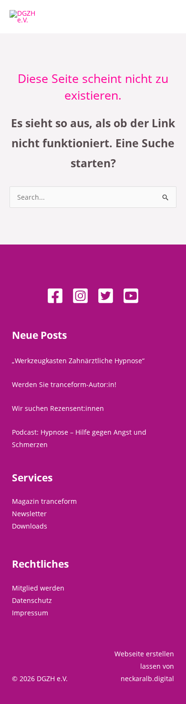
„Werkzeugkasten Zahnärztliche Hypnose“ (78, 360)
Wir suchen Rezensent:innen (58, 408)
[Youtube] (131, 295)
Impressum (30, 612)
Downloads (29, 526)
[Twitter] (105, 295)
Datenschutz (32, 600)
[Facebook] (55, 295)
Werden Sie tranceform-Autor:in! (64, 384)
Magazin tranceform (44, 501)
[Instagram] (80, 295)
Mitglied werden (38, 587)
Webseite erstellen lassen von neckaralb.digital (144, 666)
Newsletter (29, 513)
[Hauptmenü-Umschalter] (166, 17)
